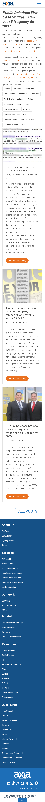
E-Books (5, 683)
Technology (32, 99)
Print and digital (9, 627)
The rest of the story (17, 260)
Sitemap (5, 744)
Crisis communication (11, 578)
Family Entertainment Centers (14, 99)
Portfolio (8, 616)
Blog (4, 669)
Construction (22, 94)
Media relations (9, 564)
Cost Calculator (8, 650)
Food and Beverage (11, 125)
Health (27, 104)
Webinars (6, 678)
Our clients (7, 601)
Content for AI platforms (13, 758)
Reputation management (12, 573)
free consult (7, 697)
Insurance (17, 89)
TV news (6, 632)
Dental (19, 104)
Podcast (5, 660)
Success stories (9, 605)
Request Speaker (9, 720)
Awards (5, 545)
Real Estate (27, 109)
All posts (27, 511)
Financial (7, 89)
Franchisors (35, 94)
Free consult (7, 711)
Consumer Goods (10, 120)
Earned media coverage (12, 623)
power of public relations (13, 60)
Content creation (9, 587)
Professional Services (12, 109)
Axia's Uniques (8, 655)
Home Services (9, 94)
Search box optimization (12, 582)
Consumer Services (27, 120)
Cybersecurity (9, 104)
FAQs (4, 610)
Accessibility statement (12, 753)
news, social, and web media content (18, 51)
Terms (4, 734)
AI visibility (7, 559)
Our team (6, 531)
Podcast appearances (11, 637)
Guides (5, 674)
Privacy (5, 748)
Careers (5, 725)
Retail (25, 114)
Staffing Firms (29, 89)
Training (5, 688)
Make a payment (9, 739)
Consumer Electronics (12, 114)
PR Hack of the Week (11, 664)
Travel (23, 125)
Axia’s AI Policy (8, 762)
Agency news (8, 540)
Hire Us (5, 716)
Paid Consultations (10, 692)
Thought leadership (10, 568)
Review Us (6, 730)
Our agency (7, 536)
